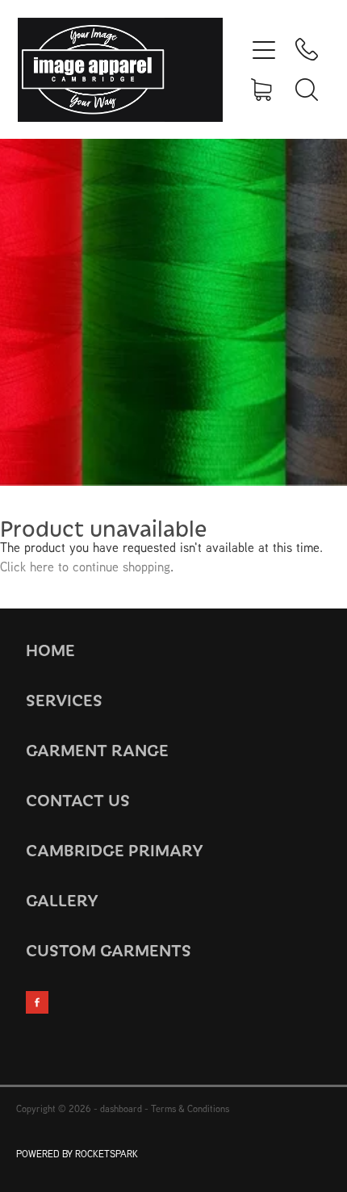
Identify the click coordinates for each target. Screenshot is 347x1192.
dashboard (121, 1108)
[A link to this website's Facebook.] (37, 1002)
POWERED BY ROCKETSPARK (77, 1154)
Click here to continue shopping (85, 566)
